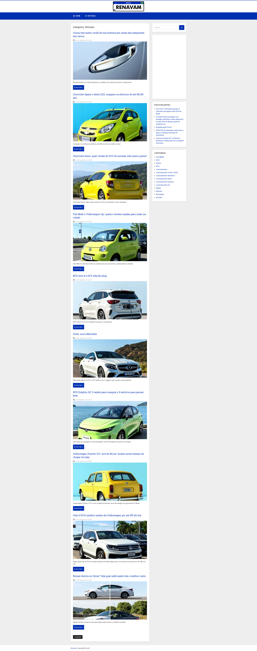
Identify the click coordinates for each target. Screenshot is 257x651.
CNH (157, 160)
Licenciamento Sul (163, 185)
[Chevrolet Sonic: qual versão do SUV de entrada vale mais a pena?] (110, 180)
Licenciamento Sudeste (165, 182)
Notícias (91, 16)
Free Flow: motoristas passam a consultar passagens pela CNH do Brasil (168, 111)
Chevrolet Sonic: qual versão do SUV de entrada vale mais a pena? (110, 155)
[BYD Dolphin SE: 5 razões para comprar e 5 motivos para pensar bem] (110, 420)
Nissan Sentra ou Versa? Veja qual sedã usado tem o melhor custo (109, 576)
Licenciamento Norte (164, 179)
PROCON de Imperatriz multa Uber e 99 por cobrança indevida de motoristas (170, 132)
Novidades (160, 194)
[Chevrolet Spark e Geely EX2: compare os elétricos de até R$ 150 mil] (110, 122)
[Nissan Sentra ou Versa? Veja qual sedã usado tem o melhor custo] (110, 600)
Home (77, 16)
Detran (158, 163)
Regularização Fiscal (163, 127)
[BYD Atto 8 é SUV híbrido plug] (110, 300)
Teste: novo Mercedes (85, 334)
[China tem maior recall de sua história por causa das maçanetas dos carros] (110, 61)
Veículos (159, 197)
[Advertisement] (169, 67)
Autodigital (160, 157)
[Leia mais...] (78, 87)
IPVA (158, 166)
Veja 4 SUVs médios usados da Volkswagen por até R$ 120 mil (107, 515)
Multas (158, 188)
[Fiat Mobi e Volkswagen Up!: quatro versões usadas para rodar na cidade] (110, 242)
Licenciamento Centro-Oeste (167, 172)
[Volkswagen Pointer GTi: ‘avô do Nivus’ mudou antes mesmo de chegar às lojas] (110, 482)
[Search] (181, 27)
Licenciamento (161, 169)
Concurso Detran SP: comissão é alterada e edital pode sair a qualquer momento (170, 140)
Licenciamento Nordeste (165, 176)
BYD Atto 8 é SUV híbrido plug (90, 275)
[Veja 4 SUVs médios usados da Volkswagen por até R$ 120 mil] (110, 540)
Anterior (78, 637)
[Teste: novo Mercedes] (110, 358)
